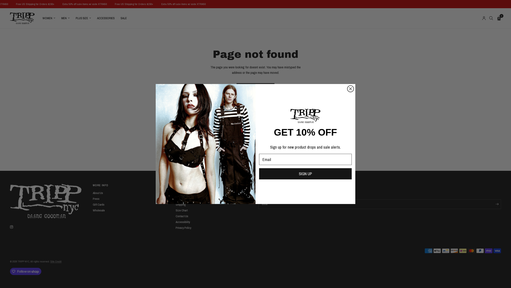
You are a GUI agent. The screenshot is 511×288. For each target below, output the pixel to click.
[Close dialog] (350, 89)
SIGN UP (305, 173)
